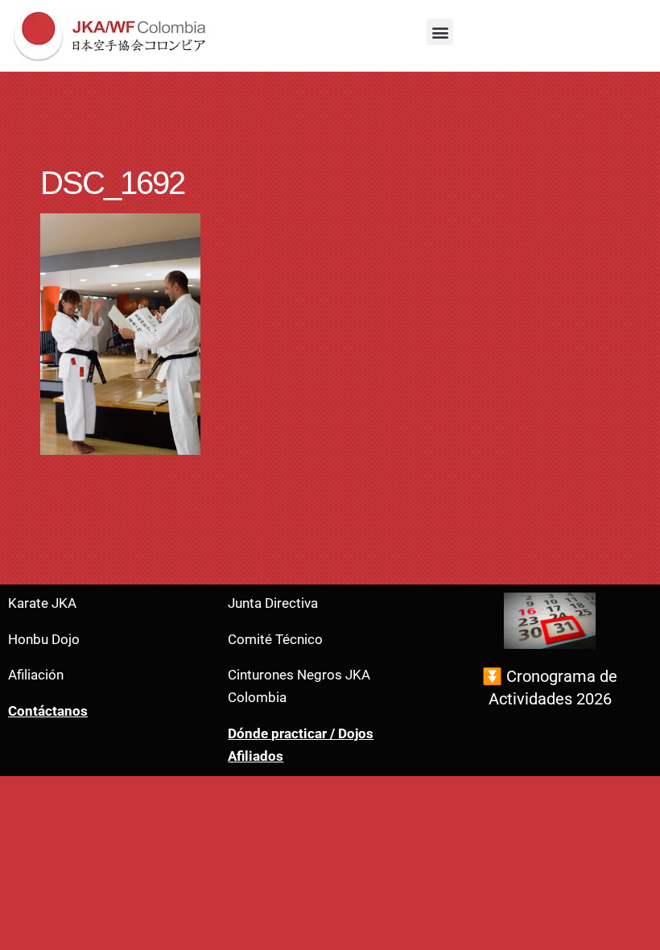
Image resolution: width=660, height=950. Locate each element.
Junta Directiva (273, 603)
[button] (440, 32)
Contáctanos (48, 711)
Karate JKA (42, 603)
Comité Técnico (275, 639)
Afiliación (36, 675)
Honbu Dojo (44, 639)
